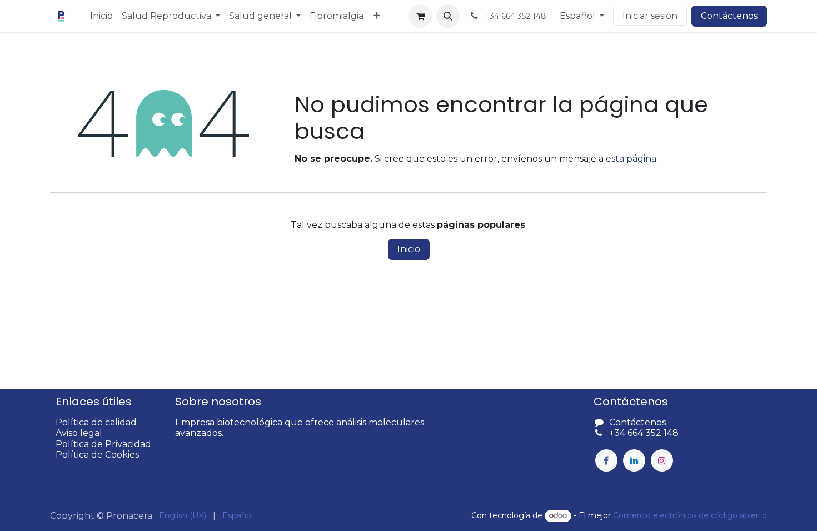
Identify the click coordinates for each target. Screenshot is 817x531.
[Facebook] (606, 460)
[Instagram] (662, 460)
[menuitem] (101, 16)
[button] (448, 16)
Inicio (408, 249)
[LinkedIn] (634, 460)
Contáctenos (729, 16)
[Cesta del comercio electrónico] (420, 16)
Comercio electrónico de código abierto (690, 515)
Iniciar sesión (649, 16)
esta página (631, 158)
